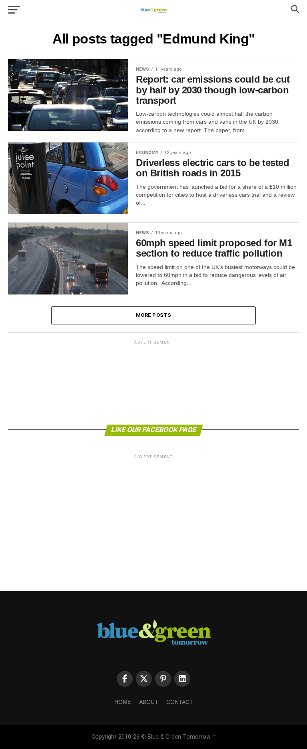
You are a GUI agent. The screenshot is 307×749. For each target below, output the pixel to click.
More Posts (153, 315)
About (148, 702)
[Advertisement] (153, 382)
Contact (179, 702)
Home (122, 702)
